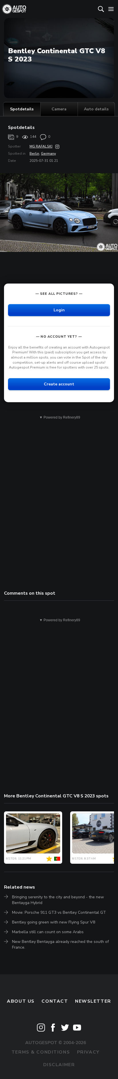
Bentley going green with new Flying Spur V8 (53, 922)
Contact (55, 1001)
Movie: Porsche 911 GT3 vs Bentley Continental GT (59, 912)
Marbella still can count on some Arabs (48, 932)
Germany (48, 153)
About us (21, 1001)
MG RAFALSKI (41, 146)
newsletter (93, 1001)
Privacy (88, 1052)
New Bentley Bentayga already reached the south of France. (60, 944)
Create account (59, 384)
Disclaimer (59, 1065)
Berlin (34, 153)
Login (59, 310)
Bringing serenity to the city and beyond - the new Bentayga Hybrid (58, 899)
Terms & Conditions (40, 1052)
